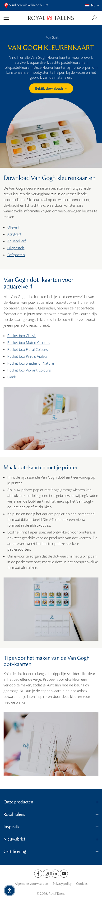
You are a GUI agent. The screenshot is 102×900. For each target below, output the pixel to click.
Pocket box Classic (21, 335)
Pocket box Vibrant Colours (29, 370)
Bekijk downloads (49, 88)
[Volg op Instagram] (47, 874)
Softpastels (16, 254)
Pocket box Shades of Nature (30, 363)
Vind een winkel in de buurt (28, 5)
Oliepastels (15, 247)
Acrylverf (14, 234)
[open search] (94, 18)
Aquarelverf (16, 241)
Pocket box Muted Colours (28, 342)
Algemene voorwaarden (31, 884)
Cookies (82, 884)
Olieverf (13, 227)
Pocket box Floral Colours (27, 349)
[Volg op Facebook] (38, 874)
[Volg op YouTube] (64, 874)
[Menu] (14, 18)
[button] (92, 5)
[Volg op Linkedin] (55, 874)
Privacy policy (62, 884)
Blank (11, 377)
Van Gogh (52, 37)
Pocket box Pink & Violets (27, 356)
